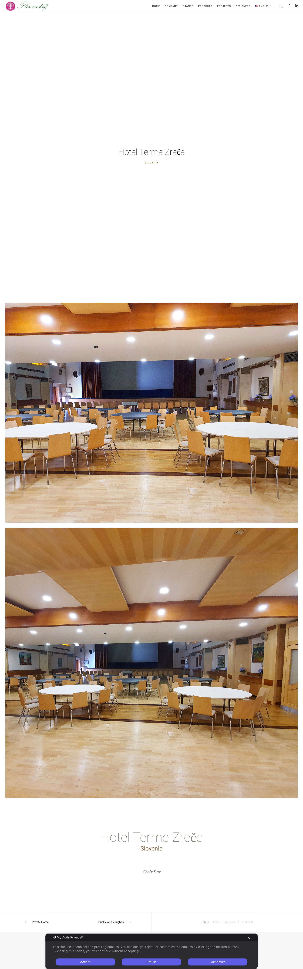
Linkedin (247, 922)
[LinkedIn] (295, 6)
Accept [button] (85, 962)
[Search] (279, 6)
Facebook (229, 922)
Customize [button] (217, 962)
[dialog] (151, 951)
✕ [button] (249, 938)
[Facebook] (287, 6)
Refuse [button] (151, 962)
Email (216, 922)
